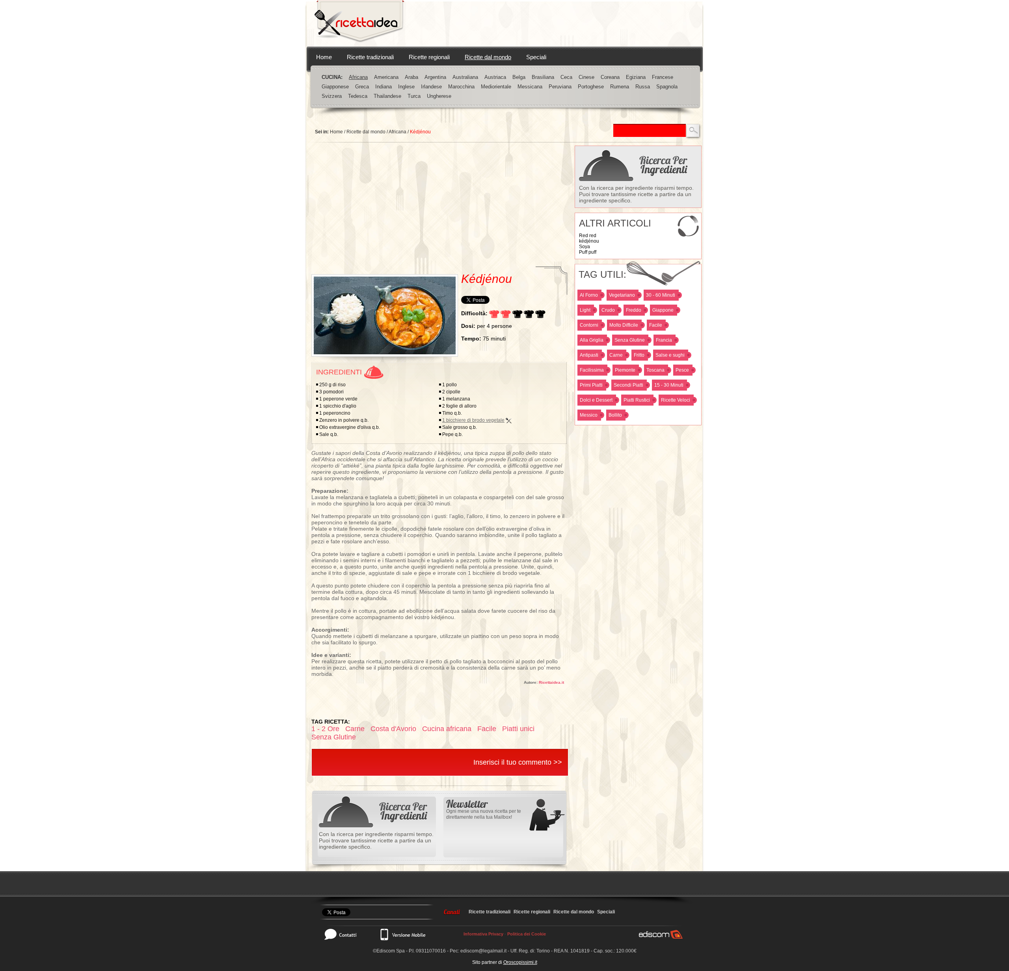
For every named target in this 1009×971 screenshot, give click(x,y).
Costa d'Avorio (393, 729)
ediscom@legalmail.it (483, 951)
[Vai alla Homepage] (359, 23)
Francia (664, 340)
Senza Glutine (629, 340)
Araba (411, 77)
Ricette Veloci (675, 400)
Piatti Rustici (637, 400)
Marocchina (461, 87)
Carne (616, 355)
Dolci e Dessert (596, 400)
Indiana (383, 87)
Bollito (615, 415)
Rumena (619, 87)
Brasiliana (543, 77)
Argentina (435, 77)
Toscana (655, 370)
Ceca (566, 77)
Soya (584, 246)
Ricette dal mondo (488, 57)
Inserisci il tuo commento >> (517, 762)
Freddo (633, 310)
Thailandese (387, 96)
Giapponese (335, 87)
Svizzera (332, 96)
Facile (655, 325)
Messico (589, 415)
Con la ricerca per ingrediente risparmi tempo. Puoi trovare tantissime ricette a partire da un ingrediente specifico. (636, 194)
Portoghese (591, 87)
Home (324, 57)
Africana (358, 77)
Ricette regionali (429, 57)
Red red (587, 235)
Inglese (406, 87)
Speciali (536, 57)
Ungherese (439, 96)
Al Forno (589, 295)
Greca (362, 87)
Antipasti (589, 355)
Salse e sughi (670, 355)
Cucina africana (446, 729)
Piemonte (625, 370)
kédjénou (589, 241)
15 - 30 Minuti (668, 385)
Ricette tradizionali (370, 57)
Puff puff (587, 252)
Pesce (682, 370)
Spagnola (667, 87)
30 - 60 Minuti (660, 295)
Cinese (586, 77)
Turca (414, 96)
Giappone (663, 310)
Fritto (639, 355)
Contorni (589, 325)
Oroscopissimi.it (520, 962)
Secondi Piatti (628, 385)
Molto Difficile (623, 325)
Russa (642, 87)
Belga (518, 77)
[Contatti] (344, 934)
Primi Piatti (591, 385)
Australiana (465, 77)
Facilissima (592, 370)
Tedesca (357, 96)
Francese (662, 77)
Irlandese (431, 87)
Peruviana (560, 87)
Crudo (608, 310)
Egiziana (636, 77)
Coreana (610, 77)
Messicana (530, 87)
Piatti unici (518, 729)
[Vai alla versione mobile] (402, 934)
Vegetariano (622, 295)
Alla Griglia (591, 340)
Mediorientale (496, 87)
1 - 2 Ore (325, 729)
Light (585, 310)
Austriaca (495, 77)
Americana (386, 77)
